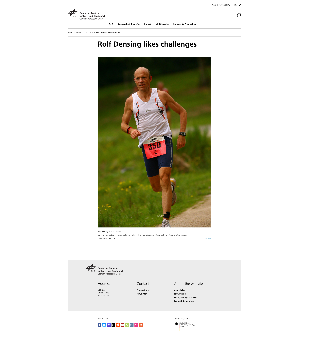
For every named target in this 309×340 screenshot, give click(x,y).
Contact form (143, 290)
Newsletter (142, 293)
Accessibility (224, 5)
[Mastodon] (109, 325)
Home (70, 32)
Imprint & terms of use (184, 301)
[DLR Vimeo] (127, 325)
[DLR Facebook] (99, 325)
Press (214, 5)
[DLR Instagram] (131, 325)
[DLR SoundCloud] (141, 325)
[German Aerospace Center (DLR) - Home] (87, 14)
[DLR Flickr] (136, 325)
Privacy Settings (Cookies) (185, 297)
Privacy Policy (180, 293)
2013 (86, 32)
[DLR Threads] (113, 325)
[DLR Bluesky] (104, 325)
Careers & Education (184, 24)
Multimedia (162, 24)
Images (78, 32)
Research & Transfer (129, 24)
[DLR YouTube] (122, 325)
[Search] (239, 14)
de (235, 4)
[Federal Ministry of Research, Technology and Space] (188, 333)
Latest (147, 24)
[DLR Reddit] (118, 325)
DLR (111, 24)
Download (207, 238)
